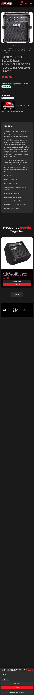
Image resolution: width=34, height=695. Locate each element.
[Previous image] (4, 27)
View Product (17, 281)
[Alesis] (24, 310)
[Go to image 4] (20, 45)
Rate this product (7, 98)
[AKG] (13, 310)
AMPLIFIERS (9, 49)
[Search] (15, 3)
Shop (2, 49)
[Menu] (31, 3)
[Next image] (30, 27)
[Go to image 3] (18, 45)
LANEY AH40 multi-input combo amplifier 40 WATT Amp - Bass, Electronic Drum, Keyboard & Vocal (16, 275)
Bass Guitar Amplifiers (20, 49)
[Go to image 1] (13, 45)
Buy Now (17, 687)
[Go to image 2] (15, 45)
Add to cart (17, 683)
